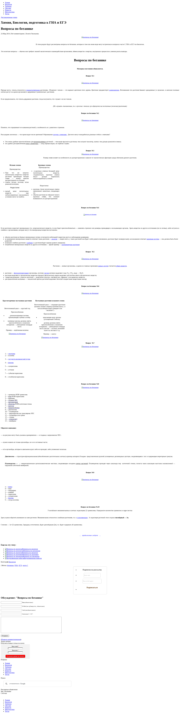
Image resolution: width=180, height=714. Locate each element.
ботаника (10, 565)
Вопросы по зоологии (30, 549)
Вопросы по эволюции (31, 556)
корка (10, 487)
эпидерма (11, 354)
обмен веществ (121, 266)
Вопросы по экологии (30, 553)
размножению (114, 90)
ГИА (16, 565)
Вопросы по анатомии (31, 554)
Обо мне (8, 8)
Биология (8, 4)
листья (46, 273)
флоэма (11, 363)
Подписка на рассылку (92, 570)
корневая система (153, 239)
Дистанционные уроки (9, 17)
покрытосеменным (33, 90)
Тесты (7, 14)
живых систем (103, 266)
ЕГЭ (20, 565)
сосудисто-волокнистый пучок (19, 359)
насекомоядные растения (70, 245)
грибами (30, 243)
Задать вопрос (6, 641)
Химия (7, 2)
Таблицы (8, 6)
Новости (8, 10)
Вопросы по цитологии (31, 551)
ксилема (54, 239)
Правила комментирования (11, 639)
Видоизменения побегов (33, 558)
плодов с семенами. (60, 134)
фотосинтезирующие (21, 273)
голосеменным (82, 518)
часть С (25, 565)
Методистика (9, 12)
